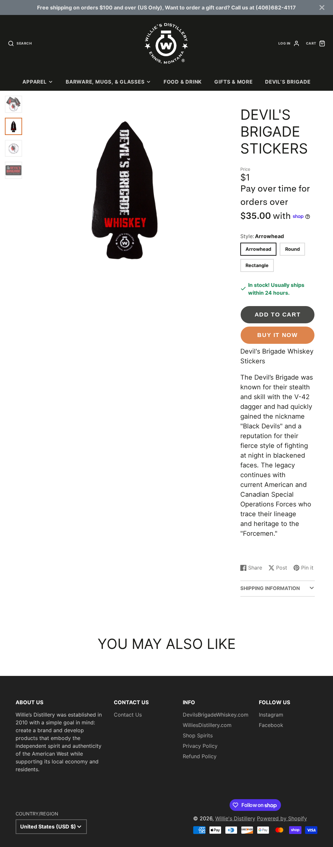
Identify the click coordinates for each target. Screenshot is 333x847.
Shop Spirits (198, 735)
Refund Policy (200, 756)
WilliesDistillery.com (207, 725)
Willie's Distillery (235, 818)
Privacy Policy (200, 746)
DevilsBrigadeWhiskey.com (215, 714)
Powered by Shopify (282, 818)
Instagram (271, 714)
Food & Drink (183, 82)
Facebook (271, 725)
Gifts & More (233, 82)
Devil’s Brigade (288, 82)
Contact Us (128, 714)
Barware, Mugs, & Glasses (105, 82)
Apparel (34, 82)
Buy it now (277, 334)
